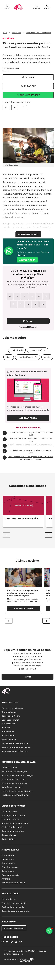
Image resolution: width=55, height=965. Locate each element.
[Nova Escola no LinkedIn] (16, 942)
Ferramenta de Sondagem (14, 771)
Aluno (8, 357)
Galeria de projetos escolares (16, 747)
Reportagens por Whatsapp (15, 751)
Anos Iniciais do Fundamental (38, 33)
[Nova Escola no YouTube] (20, 942)
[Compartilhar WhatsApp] (6, 107)
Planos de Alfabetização (13, 779)
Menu (7, 8)
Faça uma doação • (11, 875)
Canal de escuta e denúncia (15, 911)
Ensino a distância (37, 350)
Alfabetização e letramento (15, 823)
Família (47, 357)
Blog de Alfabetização (27, 357)
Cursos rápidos (9, 835)
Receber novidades (14, 928)
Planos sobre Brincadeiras (14, 783)
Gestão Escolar (9, 739)
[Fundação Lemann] (27, 959)
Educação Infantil (10, 720)
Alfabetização (17, 350)
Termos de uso (9, 899)
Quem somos (8, 863)
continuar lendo (28, 234)
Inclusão (6, 727)
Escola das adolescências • (15, 743)
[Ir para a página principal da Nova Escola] (18, 7)
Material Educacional (12, 787)
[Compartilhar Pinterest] (23, 107)
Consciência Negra (11, 716)
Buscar (36, 8)
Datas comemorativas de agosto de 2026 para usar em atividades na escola (28, 458)
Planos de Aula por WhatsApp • (17, 791)
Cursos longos (8, 839)
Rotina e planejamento (13, 831)
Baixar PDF (30, 86)
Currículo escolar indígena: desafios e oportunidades (28, 445)
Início (5, 33)
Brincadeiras (8, 731)
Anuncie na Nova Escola (13, 882)
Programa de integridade (14, 903)
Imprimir (30, 77)
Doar (27, 676)
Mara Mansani (13, 68)
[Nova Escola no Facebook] (3, 942)
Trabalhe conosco (10, 867)
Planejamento (8, 735)
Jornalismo (16, 33)
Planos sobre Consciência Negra (17, 775)
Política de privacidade (13, 907)
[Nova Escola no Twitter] (7, 942)
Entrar (47, 8)
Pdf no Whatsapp (30, 95)
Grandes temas (9, 712)
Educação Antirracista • (13, 815)
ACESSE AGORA (27, 260)
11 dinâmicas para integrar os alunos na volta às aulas (28, 451)
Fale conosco (8, 859)
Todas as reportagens (12, 708)
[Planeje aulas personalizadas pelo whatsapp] (49, 930)
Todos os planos (9, 767)
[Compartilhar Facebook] (14, 107)
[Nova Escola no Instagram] (12, 942)
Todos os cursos (9, 811)
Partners (6, 879)
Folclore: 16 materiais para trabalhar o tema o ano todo (28, 433)
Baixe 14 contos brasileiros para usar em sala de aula (28, 439)
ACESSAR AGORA (28, 418)
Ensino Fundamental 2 (13, 827)
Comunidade (8, 855)
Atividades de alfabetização (15, 795)
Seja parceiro (8, 871)
